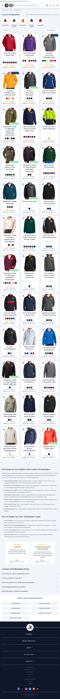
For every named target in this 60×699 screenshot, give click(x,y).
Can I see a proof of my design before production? (18, 582)
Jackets (11, 10)
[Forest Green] (8, 62)
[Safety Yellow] (49, 138)
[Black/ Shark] (9, 420)
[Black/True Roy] (14, 318)
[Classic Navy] (10, 175)
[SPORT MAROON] (51, 61)
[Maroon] (12, 62)
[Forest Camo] (6, 175)
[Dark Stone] (10, 454)
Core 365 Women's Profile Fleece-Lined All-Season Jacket (29, 237)
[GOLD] (9, 98)
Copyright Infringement (30, 679)
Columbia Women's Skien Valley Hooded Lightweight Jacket (9, 448)
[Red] (10, 283)
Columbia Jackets (15, 608)
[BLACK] (34, 246)
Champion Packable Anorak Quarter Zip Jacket (10, 93)
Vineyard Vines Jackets (44, 613)
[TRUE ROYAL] (32, 246)
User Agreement (30, 672)
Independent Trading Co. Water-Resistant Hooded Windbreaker (10, 382)
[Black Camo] (8, 138)
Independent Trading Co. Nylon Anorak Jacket (9, 167)
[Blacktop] (29, 286)
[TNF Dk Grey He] (29, 98)
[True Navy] (4, 62)
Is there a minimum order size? (12, 578)
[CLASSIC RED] (28, 246)
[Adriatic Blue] (8, 207)
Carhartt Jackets (15, 603)
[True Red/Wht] (26, 137)
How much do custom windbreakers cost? (15, 574)
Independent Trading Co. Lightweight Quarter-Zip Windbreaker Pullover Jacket (9, 131)
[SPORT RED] (55, 61)
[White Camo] (7, 245)
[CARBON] (24, 246)
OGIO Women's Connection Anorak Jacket (29, 275)
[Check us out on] (30, 689)
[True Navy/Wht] (51, 98)
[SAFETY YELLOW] (47, 61)
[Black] (14, 62)
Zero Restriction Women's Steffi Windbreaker (29, 448)
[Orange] (13, 98)
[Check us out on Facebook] (18, 689)
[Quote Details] (15, 67)
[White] (27, 61)
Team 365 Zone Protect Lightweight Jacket (49, 55)
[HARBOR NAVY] (27, 353)
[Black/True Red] (6, 318)
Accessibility (30, 667)
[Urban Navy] (50, 420)
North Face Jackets (44, 603)
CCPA (30, 677)
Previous (7, 463)
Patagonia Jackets (15, 613)
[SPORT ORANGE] (53, 61)
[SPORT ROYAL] (43, 61)
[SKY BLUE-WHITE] (29, 353)
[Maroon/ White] (34, 137)
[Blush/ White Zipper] (11, 245)
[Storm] (29, 454)
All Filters (5, 30)
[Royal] (53, 387)
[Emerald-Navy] (31, 353)
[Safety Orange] (14, 283)
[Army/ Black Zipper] (6, 138)
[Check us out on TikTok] (37, 689)
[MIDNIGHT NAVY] (30, 420)
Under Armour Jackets (16, 618)
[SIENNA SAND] (33, 353)
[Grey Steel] (10, 207)
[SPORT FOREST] (45, 61)
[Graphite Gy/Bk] (10, 318)
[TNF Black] (31, 98)
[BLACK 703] (50, 208)
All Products (5, 10)
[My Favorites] (54, 5)
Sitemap (30, 684)
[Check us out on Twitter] (22, 689)
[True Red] (10, 62)
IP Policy (30, 681)
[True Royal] (6, 62)
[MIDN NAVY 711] (48, 208)
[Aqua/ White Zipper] (4, 283)
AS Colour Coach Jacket (29, 201)
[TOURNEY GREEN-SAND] (25, 353)
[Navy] (51, 387)
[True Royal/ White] (49, 98)
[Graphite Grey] (16, 62)
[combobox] (30, 5)
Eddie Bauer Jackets (44, 608)
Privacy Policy (30, 674)
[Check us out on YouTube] (33, 689)
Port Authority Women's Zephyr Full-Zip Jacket (49, 275)
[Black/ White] (47, 98)
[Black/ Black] (30, 175)
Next (54, 463)
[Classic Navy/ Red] (12, 138)
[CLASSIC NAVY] (30, 246)
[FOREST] (26, 246)
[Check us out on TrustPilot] (41, 689)
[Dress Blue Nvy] (51, 286)
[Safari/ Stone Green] (11, 420)
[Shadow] (11, 353)
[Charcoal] (47, 387)
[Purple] (33, 61)
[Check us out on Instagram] (26, 689)
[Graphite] (14, 175)
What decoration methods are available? (15, 591)
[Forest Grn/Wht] (32, 137)
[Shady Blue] (27, 98)
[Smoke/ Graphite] (10, 138)
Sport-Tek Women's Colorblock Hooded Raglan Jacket (29, 129)
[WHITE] (49, 61)
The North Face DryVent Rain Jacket (29, 93)
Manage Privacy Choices (30, 670)
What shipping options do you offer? (14, 587)
